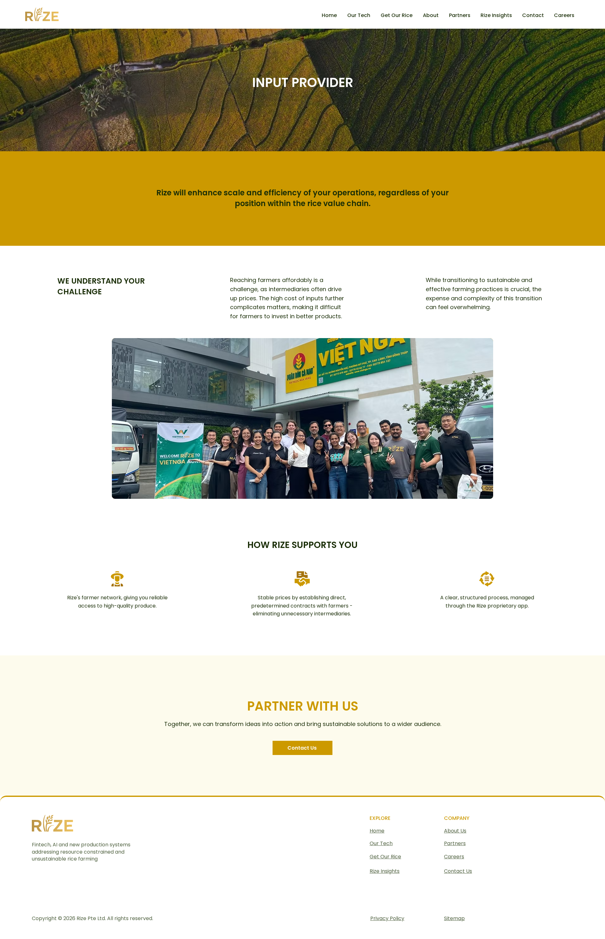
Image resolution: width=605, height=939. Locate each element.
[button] (460, 15)
